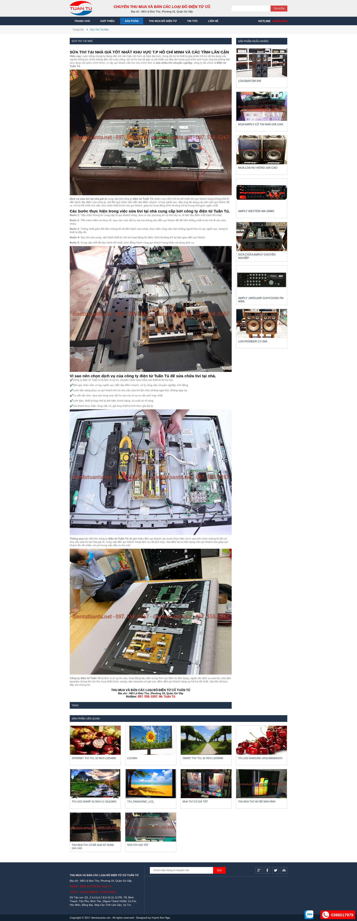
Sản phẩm (132, 20)
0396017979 (279, 21)
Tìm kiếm (278, 8)
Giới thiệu (107, 20)
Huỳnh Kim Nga (161, 917)
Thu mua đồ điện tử (163, 20)
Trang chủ (82, 20)
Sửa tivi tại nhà (99, 29)
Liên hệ (213, 20)
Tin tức (192, 20)
